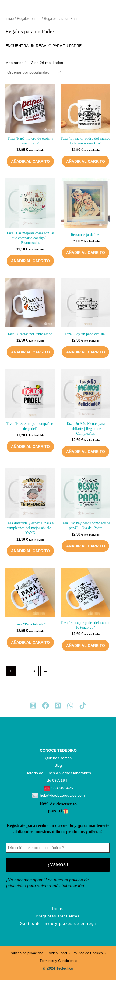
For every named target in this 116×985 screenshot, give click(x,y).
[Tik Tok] (82, 705)
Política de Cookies (87, 953)
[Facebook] (45, 705)
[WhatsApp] (70, 705)
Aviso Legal (58, 953)
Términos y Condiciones (57, 961)
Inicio (9, 19)
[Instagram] (33, 705)
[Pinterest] (58, 705)
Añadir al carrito (30, 161)
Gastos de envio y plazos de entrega (58, 924)
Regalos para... (29, 19)
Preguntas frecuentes (58, 916)
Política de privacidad (26, 953)
